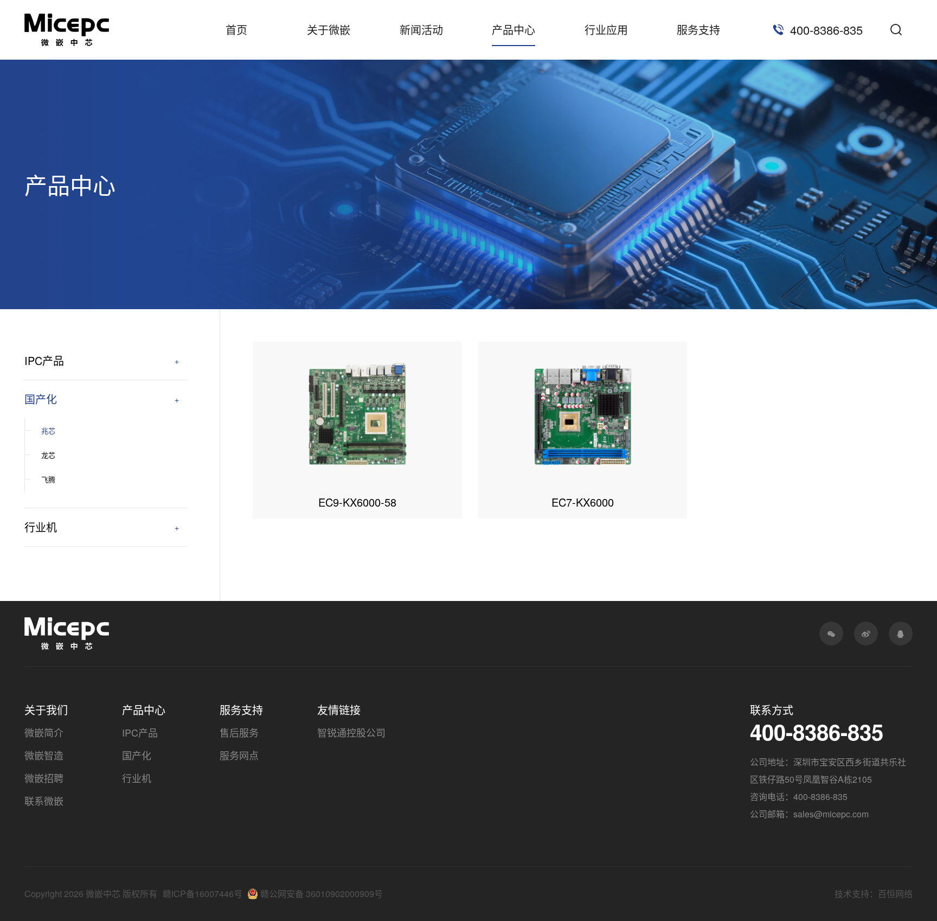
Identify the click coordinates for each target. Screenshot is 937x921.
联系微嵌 (43, 801)
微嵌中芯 (66, 30)
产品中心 (513, 29)
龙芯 (48, 455)
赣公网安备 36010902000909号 (321, 893)
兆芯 (48, 430)
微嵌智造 (43, 755)
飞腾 (48, 479)
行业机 (40, 527)
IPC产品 (44, 360)
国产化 (40, 399)
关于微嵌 (328, 29)
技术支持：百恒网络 (874, 893)
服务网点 (239, 755)
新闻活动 (421, 29)
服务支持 (698, 29)
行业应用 (606, 29)
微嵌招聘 (43, 778)
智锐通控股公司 (351, 732)
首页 (236, 29)
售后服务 (239, 732)
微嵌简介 (43, 732)
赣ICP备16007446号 (202, 893)
